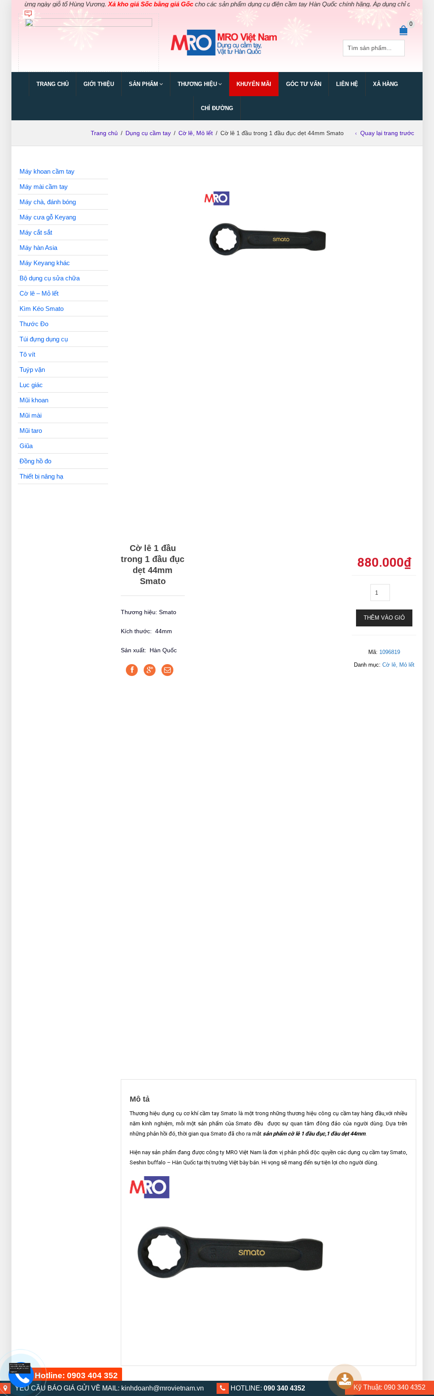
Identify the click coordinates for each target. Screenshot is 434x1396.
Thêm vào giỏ (384, 618)
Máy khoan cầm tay (47, 171)
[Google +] (150, 670)
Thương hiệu (197, 84)
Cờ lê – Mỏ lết (38, 293)
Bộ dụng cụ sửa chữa (49, 278)
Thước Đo (33, 323)
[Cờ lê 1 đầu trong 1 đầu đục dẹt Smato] (268, 229)
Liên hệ (347, 84)
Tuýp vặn (32, 369)
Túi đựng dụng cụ (43, 339)
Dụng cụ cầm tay (148, 133)
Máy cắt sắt (35, 232)
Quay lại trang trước (387, 133)
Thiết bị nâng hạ (41, 476)
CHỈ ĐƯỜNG (217, 108)
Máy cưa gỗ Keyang (47, 217)
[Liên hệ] (17, 1369)
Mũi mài (30, 415)
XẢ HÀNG (385, 84)
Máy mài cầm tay (43, 186)
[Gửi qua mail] (167, 670)
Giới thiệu (98, 84)
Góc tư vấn (303, 84)
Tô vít (27, 354)
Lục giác (31, 384)
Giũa (26, 445)
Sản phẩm (143, 84)
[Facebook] (132, 670)
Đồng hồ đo (35, 461)
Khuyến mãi (253, 84)
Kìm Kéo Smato (41, 308)
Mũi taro (30, 430)
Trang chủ (52, 84)
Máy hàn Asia (38, 247)
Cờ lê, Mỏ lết (195, 133)
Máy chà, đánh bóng (47, 201)
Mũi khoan (33, 400)
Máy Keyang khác (44, 262)
